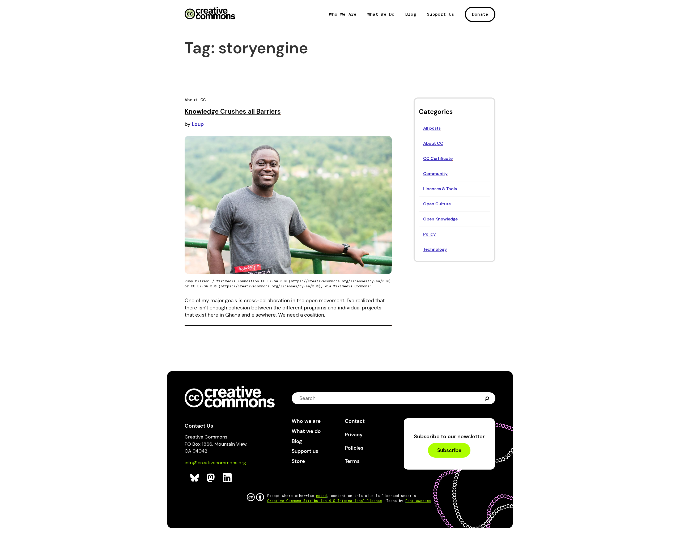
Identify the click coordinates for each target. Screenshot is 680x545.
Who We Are (342, 14)
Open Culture (437, 204)
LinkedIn (227, 478)
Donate (480, 14)
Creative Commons (210, 13)
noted (321, 495)
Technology (435, 249)
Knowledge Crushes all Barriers (233, 111)
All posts (432, 128)
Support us (305, 451)
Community (435, 173)
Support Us (440, 14)
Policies (354, 448)
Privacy (354, 434)
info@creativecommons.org (215, 463)
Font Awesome (418, 501)
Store (298, 461)
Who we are (306, 421)
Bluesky (194, 478)
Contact (355, 421)
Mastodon (211, 478)
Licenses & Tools (440, 188)
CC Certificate (438, 158)
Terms (352, 461)
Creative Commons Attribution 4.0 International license (324, 501)
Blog (410, 14)
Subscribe (449, 450)
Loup (198, 124)
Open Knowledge (440, 219)
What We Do (381, 14)
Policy (429, 234)
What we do (306, 431)
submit (487, 398)
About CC (433, 143)
